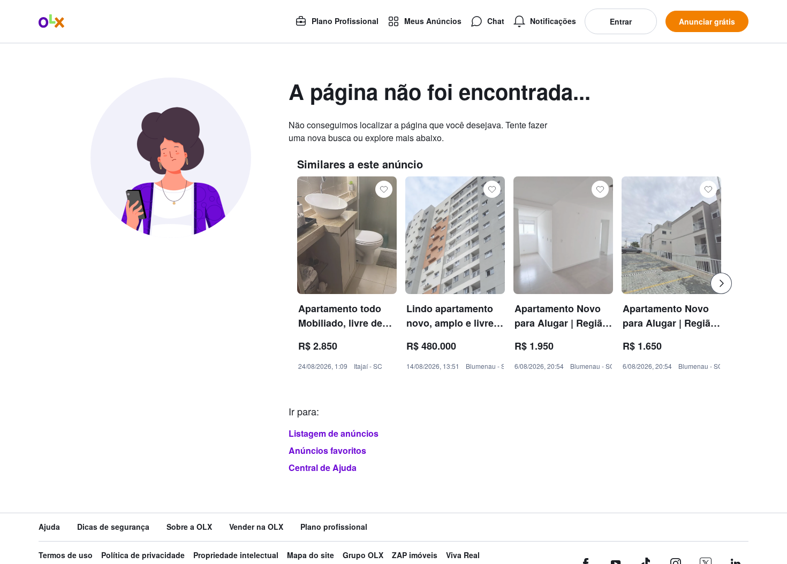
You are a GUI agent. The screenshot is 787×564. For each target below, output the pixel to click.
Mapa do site (310, 555)
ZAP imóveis (414, 555)
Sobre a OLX (189, 527)
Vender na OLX (256, 527)
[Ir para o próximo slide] (721, 283)
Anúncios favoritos (327, 450)
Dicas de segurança (113, 527)
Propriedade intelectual (235, 555)
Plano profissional (333, 527)
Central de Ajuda (323, 467)
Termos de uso (66, 555)
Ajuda (49, 527)
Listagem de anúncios (334, 433)
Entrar (621, 21)
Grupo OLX (363, 555)
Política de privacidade (143, 555)
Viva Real (463, 555)
